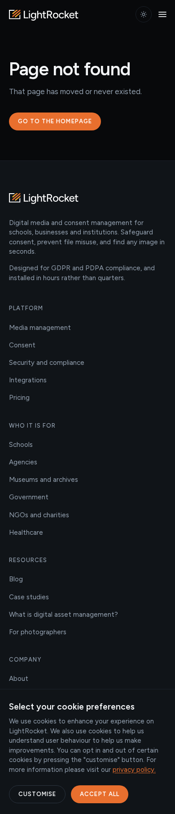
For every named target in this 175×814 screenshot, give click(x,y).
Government (28, 497)
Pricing (19, 398)
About (18, 679)
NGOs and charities (39, 515)
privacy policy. (134, 770)
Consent (22, 345)
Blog (16, 579)
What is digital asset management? (63, 614)
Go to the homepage (55, 121)
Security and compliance (46, 363)
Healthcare (26, 532)
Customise (37, 794)
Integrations (28, 380)
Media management (40, 328)
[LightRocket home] (44, 14)
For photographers (37, 632)
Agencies (23, 462)
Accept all (99, 794)
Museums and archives (43, 480)
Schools (21, 445)
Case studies (29, 597)
